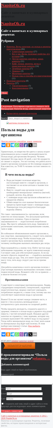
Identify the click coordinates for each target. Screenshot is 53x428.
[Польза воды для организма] (18, 123)
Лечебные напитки (21, 68)
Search (4, 118)
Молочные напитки (21, 73)
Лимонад (16, 71)
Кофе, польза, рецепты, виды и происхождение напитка (26, 65)
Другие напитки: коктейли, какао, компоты (21, 141)
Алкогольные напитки (22, 51)
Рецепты (11, 83)
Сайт (3, 398)
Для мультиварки (20, 86)
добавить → (41, 358)
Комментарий (7, 374)
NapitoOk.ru (11, 418)
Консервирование (20, 88)
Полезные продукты (16, 81)
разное (30, 341)
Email (3, 393)
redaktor (14, 341)
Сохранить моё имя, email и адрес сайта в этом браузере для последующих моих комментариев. (24, 405)
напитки (23, 341)
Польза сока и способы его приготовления (32, 76)
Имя (3, 388)
